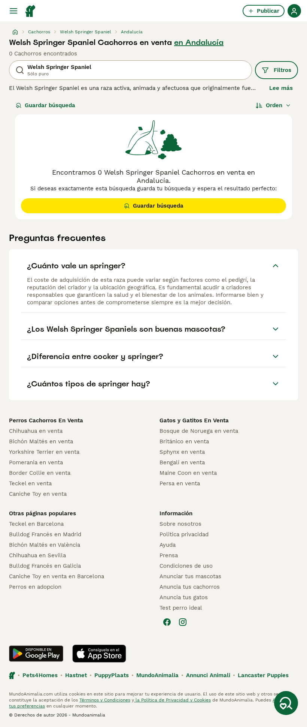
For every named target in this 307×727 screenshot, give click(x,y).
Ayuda (167, 545)
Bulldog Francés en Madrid (45, 534)
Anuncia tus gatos (183, 597)
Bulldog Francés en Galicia (45, 565)
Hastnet (76, 675)
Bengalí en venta (182, 462)
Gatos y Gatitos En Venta (194, 420)
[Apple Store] (99, 654)
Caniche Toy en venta (38, 494)
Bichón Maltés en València (44, 545)
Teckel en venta (30, 483)
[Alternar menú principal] (13, 10)
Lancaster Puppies (263, 675)
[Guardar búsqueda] (286, 703)
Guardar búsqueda (50, 105)
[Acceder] (294, 11)
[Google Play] (36, 654)
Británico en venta (184, 441)
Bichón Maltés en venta (41, 441)
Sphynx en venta (182, 452)
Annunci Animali (208, 675)
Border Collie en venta (39, 473)
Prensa (168, 555)
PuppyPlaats (111, 675)
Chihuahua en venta (36, 431)
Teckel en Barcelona (36, 524)
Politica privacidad (184, 534)
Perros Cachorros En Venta (46, 420)
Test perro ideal (180, 607)
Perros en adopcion (35, 586)
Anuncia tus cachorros (189, 586)
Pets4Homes (40, 675)
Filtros (282, 70)
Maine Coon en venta (188, 473)
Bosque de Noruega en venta (198, 431)
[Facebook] (166, 622)
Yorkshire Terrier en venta (44, 452)
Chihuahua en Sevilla (37, 555)
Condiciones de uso (186, 565)
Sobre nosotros (180, 524)
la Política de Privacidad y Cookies (172, 700)
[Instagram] (182, 622)
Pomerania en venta (36, 462)
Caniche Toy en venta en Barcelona (56, 576)
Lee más (281, 88)
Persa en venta (179, 483)
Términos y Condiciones (104, 700)
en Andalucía (199, 42)
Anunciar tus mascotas (190, 576)
